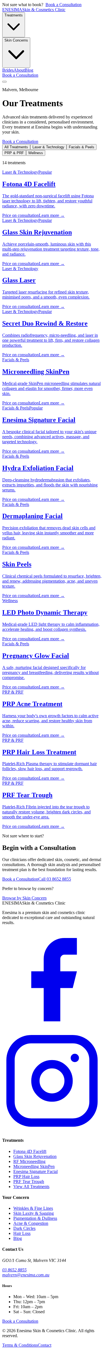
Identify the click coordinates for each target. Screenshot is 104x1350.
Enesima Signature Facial (35, 1171)
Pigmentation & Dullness (35, 1218)
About (19, 70)
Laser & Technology (48, 147)
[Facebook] (52, 1028)
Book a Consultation (63, 4)
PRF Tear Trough (28, 1181)
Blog (29, 70)
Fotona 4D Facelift (29, 1151)
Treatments (13, 15)
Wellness (35, 153)
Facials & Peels (81, 147)
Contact (44, 1345)
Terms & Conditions (20, 1345)
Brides (8, 70)
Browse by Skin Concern (24, 898)
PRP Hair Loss (26, 1176)
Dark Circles (24, 1228)
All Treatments (16, 147)
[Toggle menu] (4, 82)
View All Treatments (31, 1186)
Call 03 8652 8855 (54, 879)
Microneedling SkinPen (34, 1166)
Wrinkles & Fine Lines (33, 1208)
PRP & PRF (14, 153)
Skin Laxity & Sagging (33, 1213)
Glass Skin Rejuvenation (35, 1156)
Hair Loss (22, 1233)
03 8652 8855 (14, 1269)
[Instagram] (52, 1129)
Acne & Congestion (30, 1223)
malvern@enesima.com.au (25, 1275)
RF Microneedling (29, 1161)
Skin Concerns (16, 40)
